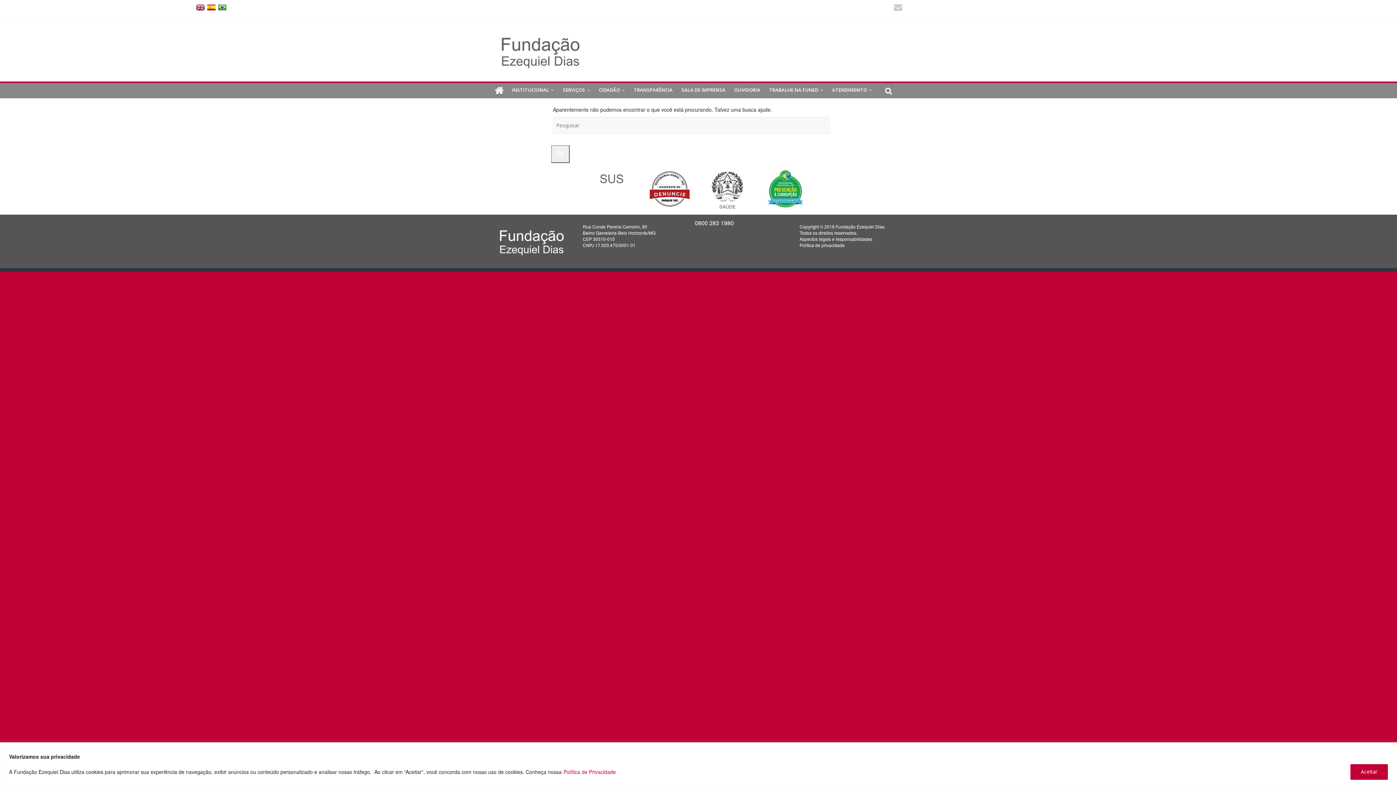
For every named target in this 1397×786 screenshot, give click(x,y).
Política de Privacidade (590, 771)
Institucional (530, 90)
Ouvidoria (747, 90)
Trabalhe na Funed (793, 90)
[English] (200, 6)
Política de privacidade (822, 245)
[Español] (211, 6)
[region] (698, 764)
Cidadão (609, 90)
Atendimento (849, 90)
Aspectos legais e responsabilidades (836, 239)
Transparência (653, 90)
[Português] (222, 6)
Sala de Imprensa (703, 90)
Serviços (574, 90)
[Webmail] (898, 8)
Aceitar (1369, 771)
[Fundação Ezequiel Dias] (499, 90)
